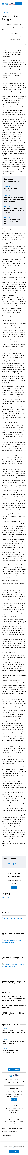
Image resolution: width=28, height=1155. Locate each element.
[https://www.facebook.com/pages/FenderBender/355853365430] (11, 1112)
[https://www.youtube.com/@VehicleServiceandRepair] (16, 1112)
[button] (3, 4)
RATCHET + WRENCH (10, 1121)
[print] (25, 45)
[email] (19, 45)
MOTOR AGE (20, 1121)
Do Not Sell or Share (17, 1128)
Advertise (9, 1128)
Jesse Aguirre (14, 33)
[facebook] (8, 45)
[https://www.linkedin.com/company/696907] (13, 1112)
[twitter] (14, 45)
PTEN (14, 1123)
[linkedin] (11, 45)
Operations (5, 12)
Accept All (14, 1151)
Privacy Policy (5, 1131)
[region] (14, 1148)
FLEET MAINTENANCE (14, 1119)
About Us (4, 1128)
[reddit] (16, 45)
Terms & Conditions (13, 1131)
